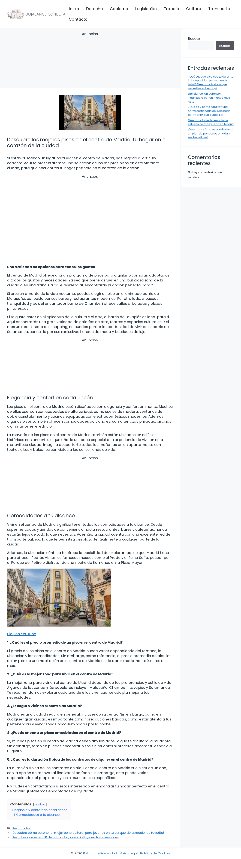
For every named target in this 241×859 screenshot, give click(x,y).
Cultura (193, 8)
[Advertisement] (90, 60)
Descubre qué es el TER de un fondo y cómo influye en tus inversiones (65, 837)
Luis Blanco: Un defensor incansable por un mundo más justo (209, 98)
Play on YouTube (21, 633)
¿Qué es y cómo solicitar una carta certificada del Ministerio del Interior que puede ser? (209, 111)
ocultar (40, 804)
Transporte (219, 8)
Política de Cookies (155, 853)
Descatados (21, 828)
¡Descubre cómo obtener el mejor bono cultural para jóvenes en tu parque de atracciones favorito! (88, 833)
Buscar (194, 38)
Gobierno (119, 8)
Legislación (146, 8)
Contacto (78, 19)
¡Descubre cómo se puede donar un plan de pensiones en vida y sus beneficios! (211, 133)
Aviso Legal (129, 853)
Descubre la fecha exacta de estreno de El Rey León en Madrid (211, 122)
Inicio (74, 8)
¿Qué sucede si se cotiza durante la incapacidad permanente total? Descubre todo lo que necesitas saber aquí (210, 82)
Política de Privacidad (100, 853)
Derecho (94, 8)
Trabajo (171, 8)
